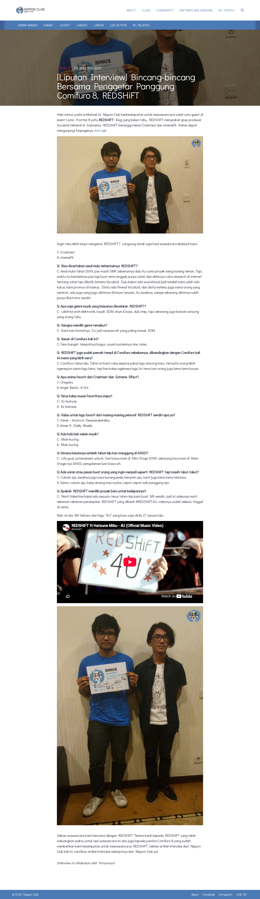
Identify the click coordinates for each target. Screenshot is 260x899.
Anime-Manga (27, 25)
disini (97, 130)
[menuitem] (131, 10)
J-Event (64, 25)
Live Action (118, 25)
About (131, 10)
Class (146, 10)
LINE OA (241, 894)
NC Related (141, 25)
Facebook (209, 894)
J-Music (82, 25)
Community (164, 10)
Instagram (225, 894)
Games (48, 25)
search (242, 10)
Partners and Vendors (196, 10)
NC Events (226, 10)
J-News (99, 25)
